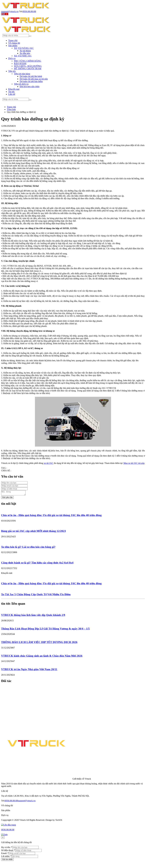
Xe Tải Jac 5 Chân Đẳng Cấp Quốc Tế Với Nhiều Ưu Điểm (36, 594)
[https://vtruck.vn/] (25, 23)
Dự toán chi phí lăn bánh (31, 76)
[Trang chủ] (25, 9)
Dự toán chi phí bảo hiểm (31, 81)
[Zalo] (4, 834)
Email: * (5, 853)
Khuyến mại (13, 89)
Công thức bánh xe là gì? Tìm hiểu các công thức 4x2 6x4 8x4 (37, 562)
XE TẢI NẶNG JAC (24, 48)
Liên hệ (11, 94)
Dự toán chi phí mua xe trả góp (34, 79)
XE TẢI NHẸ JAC (23, 56)
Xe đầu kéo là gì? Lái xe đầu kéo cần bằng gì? (28, 546)
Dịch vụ (12, 58)
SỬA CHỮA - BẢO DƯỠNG (28, 66)
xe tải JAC (48, 463)
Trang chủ (12, 40)
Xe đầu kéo (25, 53)
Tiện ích (12, 71)
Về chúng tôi (14, 43)
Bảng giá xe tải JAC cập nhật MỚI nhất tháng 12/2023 (33, 530)
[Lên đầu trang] (8, 825)
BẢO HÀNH (20, 63)
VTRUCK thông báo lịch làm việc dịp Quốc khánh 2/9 (33, 614)
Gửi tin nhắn (7, 859)
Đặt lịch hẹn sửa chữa (29, 86)
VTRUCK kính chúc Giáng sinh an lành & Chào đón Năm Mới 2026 (41, 655)
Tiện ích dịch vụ (21, 84)
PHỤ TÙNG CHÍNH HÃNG (27, 61)
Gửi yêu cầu (7, 497)
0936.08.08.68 (29, 11)
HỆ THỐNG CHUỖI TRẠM (27, 68)
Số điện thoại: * (8, 850)
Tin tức (11, 91)
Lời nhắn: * (6, 856)
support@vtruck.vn (10, 11)
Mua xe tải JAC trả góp (134, 463)
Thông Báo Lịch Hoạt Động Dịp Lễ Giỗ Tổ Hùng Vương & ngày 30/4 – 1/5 (45, 628)
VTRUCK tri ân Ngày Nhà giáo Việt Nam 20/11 (29, 669)
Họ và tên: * (6, 847)
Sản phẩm (12, 45)
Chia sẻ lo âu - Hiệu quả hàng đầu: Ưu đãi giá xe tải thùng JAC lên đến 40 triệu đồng (51, 515)
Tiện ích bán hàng (22, 74)
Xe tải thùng (25, 50)
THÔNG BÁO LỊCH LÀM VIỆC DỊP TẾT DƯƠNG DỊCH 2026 (39, 642)
